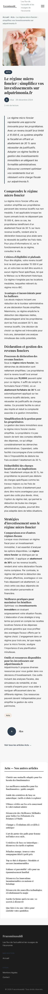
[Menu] (42, 6)
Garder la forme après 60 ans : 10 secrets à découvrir (21, 900)
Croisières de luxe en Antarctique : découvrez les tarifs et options (22, 844)
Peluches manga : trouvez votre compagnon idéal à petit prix (20, 853)
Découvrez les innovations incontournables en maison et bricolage (19, 881)
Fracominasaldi (13, 936)
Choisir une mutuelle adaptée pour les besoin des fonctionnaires (24, 778)
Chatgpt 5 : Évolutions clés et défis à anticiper (22, 826)
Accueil (6, 17)
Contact (6, 977)
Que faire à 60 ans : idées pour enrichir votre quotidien (20, 909)
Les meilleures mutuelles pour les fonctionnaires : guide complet (22, 787)
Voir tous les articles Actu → (17, 745)
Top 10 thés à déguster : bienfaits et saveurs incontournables (22, 862)
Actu (13, 17)
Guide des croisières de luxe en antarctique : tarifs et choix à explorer (23, 796)
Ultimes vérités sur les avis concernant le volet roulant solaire (24, 805)
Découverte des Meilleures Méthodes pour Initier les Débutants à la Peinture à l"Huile (23, 816)
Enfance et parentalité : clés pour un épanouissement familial (23, 870)
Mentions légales (10, 972)
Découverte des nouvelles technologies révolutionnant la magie (24, 891)
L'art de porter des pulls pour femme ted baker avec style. (23, 835)
